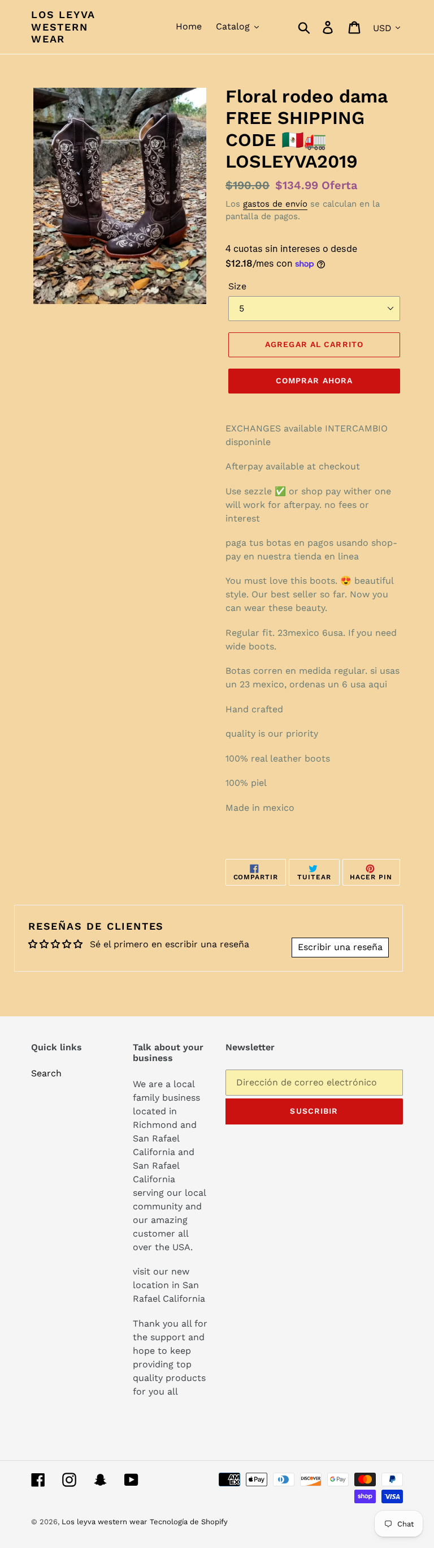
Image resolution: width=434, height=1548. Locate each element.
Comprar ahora (314, 380)
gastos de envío (275, 204)
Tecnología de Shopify (189, 1521)
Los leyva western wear (63, 26)
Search (46, 1073)
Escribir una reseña (340, 947)
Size (237, 286)
